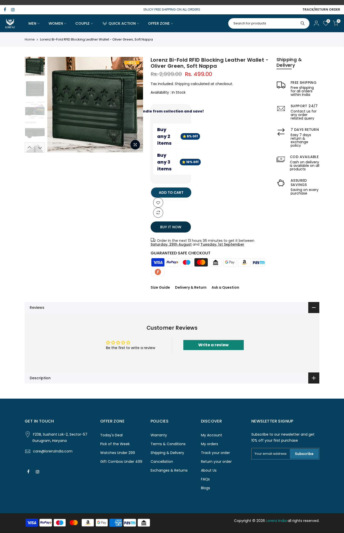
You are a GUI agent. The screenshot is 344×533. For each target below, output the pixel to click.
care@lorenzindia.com (53, 451)
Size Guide (160, 287)
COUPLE (82, 23)
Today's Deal (111, 435)
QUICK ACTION (122, 23)
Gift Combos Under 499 (121, 461)
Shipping (182, 83)
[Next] (134, 104)
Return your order (216, 461)
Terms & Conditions (168, 443)
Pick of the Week (115, 443)
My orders (209, 443)
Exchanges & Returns (169, 470)
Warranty (159, 435)
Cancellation (162, 461)
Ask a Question (225, 287)
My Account (211, 435)
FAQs (205, 479)
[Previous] (56, 104)
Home (30, 39)
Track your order (215, 452)
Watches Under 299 (117, 452)
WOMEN (56, 23)
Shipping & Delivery (167, 452)
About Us (209, 470)
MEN (32, 23)
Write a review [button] (213, 345)
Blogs (205, 487)
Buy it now (170, 227)
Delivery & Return (191, 287)
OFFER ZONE (159, 23)
